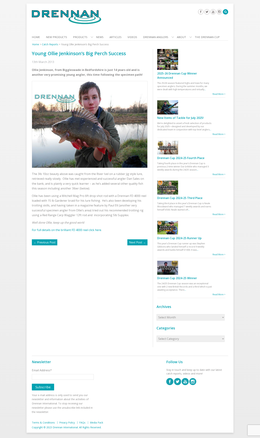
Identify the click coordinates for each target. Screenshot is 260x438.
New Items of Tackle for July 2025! (180, 118)
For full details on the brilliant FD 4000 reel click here (66, 230)
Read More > (219, 94)
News (99, 37)
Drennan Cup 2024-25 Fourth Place (180, 158)
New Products (56, 37)
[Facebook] (200, 12)
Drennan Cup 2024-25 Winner (177, 278)
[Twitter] (207, 12)
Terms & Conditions (43, 422)
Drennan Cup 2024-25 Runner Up (179, 238)
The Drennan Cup (207, 37)
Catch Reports (50, 44)
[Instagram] (219, 12)
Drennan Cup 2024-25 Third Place (180, 198)
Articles (115, 37)
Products (80, 37)
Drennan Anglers (155, 37)
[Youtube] (213, 12)
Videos (132, 37)
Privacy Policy (67, 422)
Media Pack (96, 422)
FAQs (82, 422)
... (205, 89)
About (181, 37)
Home (36, 37)
